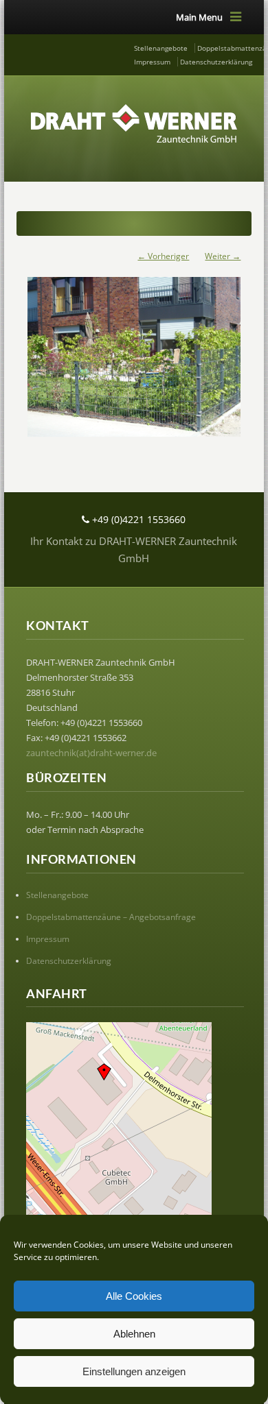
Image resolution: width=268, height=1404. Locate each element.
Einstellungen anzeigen (134, 1371)
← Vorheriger (163, 256)
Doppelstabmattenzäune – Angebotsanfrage (111, 917)
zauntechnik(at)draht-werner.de (91, 753)
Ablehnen (134, 1334)
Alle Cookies (134, 1296)
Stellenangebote (161, 48)
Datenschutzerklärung (216, 61)
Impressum (152, 61)
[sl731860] (134, 350)
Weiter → (223, 256)
